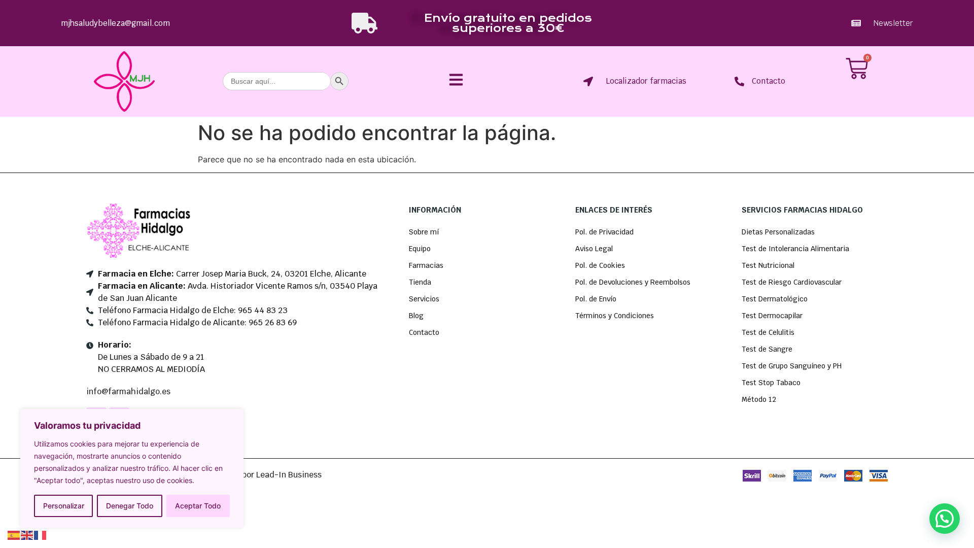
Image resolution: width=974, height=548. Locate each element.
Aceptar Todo (198, 505)
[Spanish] (14, 534)
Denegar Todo (129, 505)
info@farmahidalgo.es (128, 391)
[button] (944, 518)
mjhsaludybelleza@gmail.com (115, 23)
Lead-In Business (289, 474)
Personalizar (63, 505)
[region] (132, 468)
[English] (27, 534)
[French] (40, 534)
